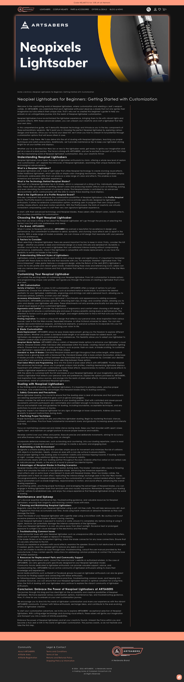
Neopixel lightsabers (27, 160)
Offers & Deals (99, 9)
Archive (27, 92)
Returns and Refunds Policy (59, 658)
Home (19, 92)
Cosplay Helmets (60, 9)
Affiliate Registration (27, 658)
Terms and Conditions (57, 651)
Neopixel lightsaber (40, 184)
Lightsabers (45, 9)
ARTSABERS (33, 109)
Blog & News (116, 9)
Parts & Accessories (80, 9)
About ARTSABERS (26, 651)
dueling (80, 419)
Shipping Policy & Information (61, 661)
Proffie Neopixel (116, 363)
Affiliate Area (24, 654)
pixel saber (86, 378)
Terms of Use (52, 654)
